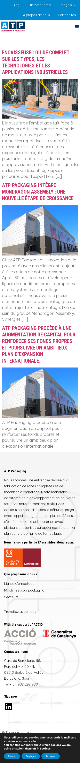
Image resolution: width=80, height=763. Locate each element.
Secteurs (11, 597)
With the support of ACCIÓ (23, 624)
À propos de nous (36, 15)
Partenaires (67, 15)
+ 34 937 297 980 (23, 684)
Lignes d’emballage (19, 583)
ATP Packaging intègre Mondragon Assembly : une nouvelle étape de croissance (38, 191)
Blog (16, 5)
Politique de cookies (16, 732)
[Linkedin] (8, 706)
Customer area (39, 5)
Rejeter (12, 756)
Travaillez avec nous (20, 611)
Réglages (31, 756)
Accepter (51, 756)
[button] (76, 26)
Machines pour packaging (24, 590)
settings (45, 749)
